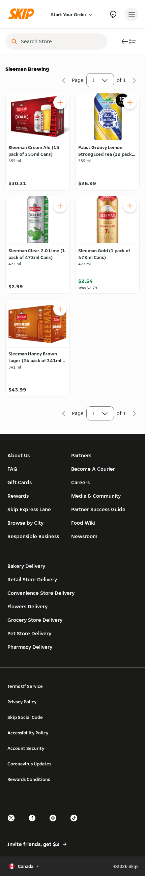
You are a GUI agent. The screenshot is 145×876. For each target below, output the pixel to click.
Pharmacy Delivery (29, 646)
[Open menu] (131, 14)
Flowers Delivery (27, 606)
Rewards (18, 495)
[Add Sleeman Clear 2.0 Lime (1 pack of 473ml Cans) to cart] (60, 205)
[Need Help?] (113, 14)
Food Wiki (83, 522)
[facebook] (34, 823)
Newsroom (84, 536)
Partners (81, 455)
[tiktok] (76, 823)
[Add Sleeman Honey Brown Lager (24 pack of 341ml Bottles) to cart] (60, 309)
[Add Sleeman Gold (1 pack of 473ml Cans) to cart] (130, 205)
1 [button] (93, 80)
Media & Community (96, 495)
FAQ (12, 468)
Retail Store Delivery (32, 579)
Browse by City (25, 522)
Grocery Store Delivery (34, 619)
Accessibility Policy (27, 733)
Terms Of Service (25, 686)
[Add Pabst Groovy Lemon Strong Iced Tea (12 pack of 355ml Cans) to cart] (130, 102)
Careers (80, 482)
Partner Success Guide (98, 509)
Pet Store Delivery (29, 633)
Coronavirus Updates (29, 764)
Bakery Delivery (26, 566)
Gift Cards (19, 482)
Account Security (25, 748)
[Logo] (23, 14)
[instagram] (55, 823)
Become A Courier (93, 468)
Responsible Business (33, 536)
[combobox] (61, 41)
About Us (18, 455)
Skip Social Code (25, 717)
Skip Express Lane (29, 509)
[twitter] (13, 823)
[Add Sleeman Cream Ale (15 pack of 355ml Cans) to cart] (60, 102)
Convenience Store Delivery (41, 592)
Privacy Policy (21, 702)
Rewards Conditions (28, 779)
